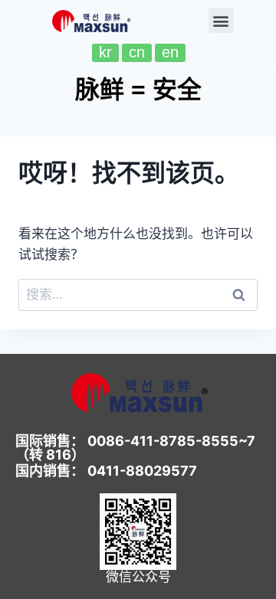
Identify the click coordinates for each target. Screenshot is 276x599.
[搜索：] (138, 294)
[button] (221, 20)
